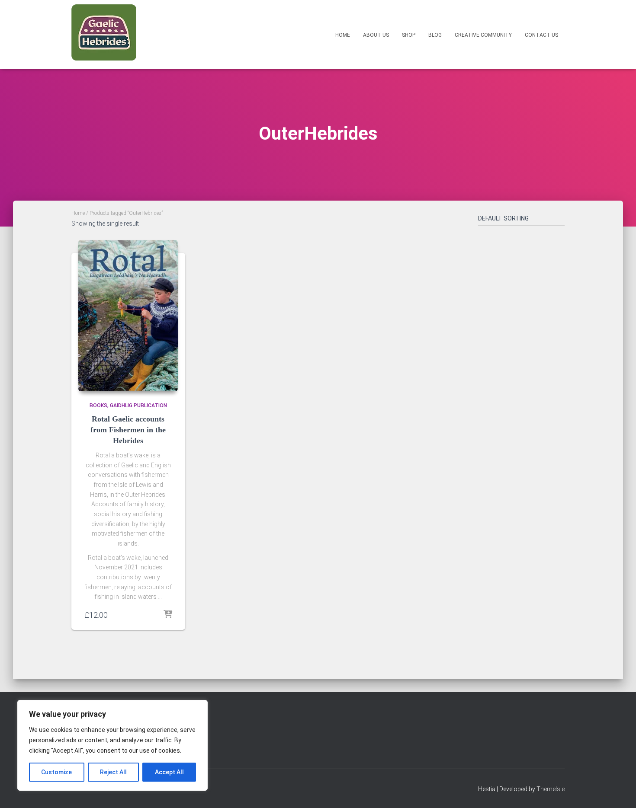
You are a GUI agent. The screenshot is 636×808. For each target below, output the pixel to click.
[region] (112, 745)
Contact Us (541, 35)
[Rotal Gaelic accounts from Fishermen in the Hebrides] (128, 315)
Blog (435, 35)
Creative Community (483, 35)
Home (342, 35)
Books (98, 405)
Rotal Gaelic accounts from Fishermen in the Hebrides (128, 430)
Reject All (113, 772)
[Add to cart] (168, 614)
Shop (408, 35)
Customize (56, 772)
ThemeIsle (550, 789)
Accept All (169, 772)
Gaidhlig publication (138, 405)
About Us (376, 35)
